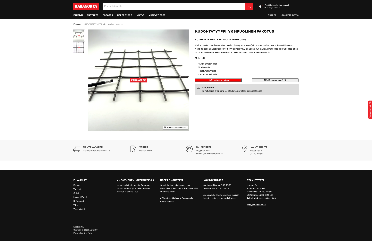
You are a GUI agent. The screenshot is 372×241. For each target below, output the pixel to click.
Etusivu (78, 15)
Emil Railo (88, 233)
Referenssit (125, 15)
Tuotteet (92, 15)
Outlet (272, 15)
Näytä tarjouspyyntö (275, 80)
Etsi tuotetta (78, 227)
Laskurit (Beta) (80, 197)
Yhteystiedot (157, 15)
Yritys (141, 15)
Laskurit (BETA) (290, 15)
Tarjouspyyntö (370, 109)
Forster (108, 15)
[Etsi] (249, 6)
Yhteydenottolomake (256, 205)
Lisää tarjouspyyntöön (218, 80)
